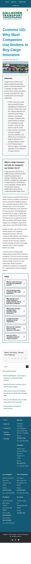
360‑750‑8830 (7, 520)
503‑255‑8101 (7, 515)
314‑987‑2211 (21, 513)
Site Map (6, 438)
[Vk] (25, 358)
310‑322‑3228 (7, 490)
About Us (6, 424)
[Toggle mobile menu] (27, 10)
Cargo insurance (8, 252)
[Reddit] (12, 358)
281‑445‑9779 (21, 463)
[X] (9, 358)
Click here (13, 256)
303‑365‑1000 (21, 438)
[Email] (5, 361)
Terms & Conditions (7, 433)
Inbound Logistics (19, 206)
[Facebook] (5, 358)
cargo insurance (18, 229)
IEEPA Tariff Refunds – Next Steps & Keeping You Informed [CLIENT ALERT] (15, 378)
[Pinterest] (21, 358)
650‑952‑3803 (21, 490)
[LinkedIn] (15, 358)
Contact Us (7, 428)
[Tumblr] (18, 358)
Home (5, 420)
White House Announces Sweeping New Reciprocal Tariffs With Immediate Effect (15, 393)
